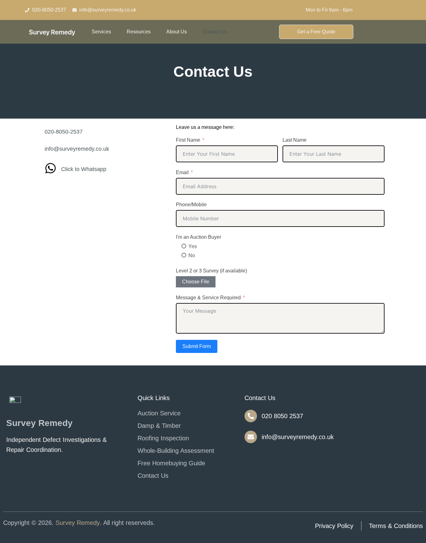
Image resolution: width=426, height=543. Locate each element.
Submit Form (196, 346)
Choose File (195, 281)
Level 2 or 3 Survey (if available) (211, 270)
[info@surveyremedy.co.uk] (250, 437)
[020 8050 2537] (250, 416)
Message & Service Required (208, 297)
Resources (139, 31)
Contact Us (214, 31)
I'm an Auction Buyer (198, 237)
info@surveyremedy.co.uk (298, 436)
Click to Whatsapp (83, 169)
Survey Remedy (78, 522)
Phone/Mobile (191, 204)
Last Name (295, 140)
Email (182, 172)
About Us (176, 31)
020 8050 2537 (282, 416)
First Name (188, 140)
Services (101, 31)
